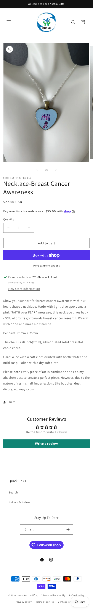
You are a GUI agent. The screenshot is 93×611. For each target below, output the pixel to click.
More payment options (46, 265)
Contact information (69, 601)
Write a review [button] (46, 443)
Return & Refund (20, 502)
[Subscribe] (68, 529)
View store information (24, 289)
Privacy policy (24, 601)
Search (13, 492)
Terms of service (45, 601)
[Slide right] (56, 170)
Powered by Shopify (54, 595)
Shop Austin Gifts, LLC (29, 595)
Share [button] (12, 402)
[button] (8, 22)
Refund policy (77, 595)
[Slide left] (37, 170)
